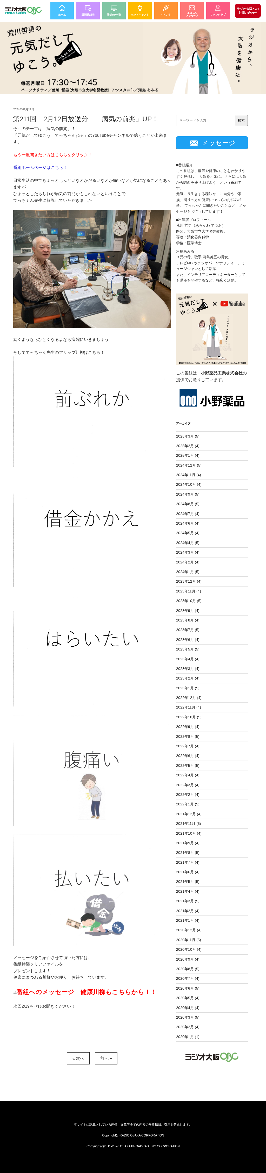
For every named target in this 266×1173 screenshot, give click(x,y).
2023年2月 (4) (188, 678)
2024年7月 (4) (188, 514)
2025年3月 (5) (188, 436)
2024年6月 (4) (188, 523)
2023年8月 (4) (188, 620)
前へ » (106, 1058)
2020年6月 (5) (188, 988)
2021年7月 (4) (188, 862)
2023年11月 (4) (188, 591)
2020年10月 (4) (189, 949)
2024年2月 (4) (188, 562)
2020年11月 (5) (188, 940)
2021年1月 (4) (188, 920)
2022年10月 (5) (189, 717)
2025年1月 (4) (188, 455)
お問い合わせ (248, 10)
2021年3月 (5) (188, 901)
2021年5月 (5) (188, 881)
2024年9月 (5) (188, 494)
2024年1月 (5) (188, 572)
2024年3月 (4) (188, 552)
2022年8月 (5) (188, 736)
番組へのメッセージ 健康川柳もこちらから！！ (87, 991)
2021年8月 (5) (188, 852)
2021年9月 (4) (188, 843)
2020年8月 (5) (188, 969)
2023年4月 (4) (188, 659)
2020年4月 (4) (188, 1008)
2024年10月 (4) (189, 484)
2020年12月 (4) (189, 930)
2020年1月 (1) (188, 1037)
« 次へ (78, 1058)
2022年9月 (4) (188, 727)
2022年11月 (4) (188, 707)
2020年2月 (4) (188, 1027)
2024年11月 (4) (188, 475)
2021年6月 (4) (188, 872)
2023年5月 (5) (188, 649)
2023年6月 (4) (188, 640)
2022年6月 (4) (188, 756)
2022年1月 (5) (188, 804)
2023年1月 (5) (188, 688)
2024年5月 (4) (188, 533)
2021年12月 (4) (189, 814)
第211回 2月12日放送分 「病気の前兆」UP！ (85, 119)
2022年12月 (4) (189, 698)
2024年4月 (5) (188, 543)
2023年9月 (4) (188, 611)
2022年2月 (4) (188, 794)
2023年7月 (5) (188, 630)
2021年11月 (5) (188, 823)
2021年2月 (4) (188, 911)
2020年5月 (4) (188, 998)
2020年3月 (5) (188, 1017)
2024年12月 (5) (189, 465)
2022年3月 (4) (188, 785)
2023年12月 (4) (189, 581)
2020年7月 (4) (188, 978)
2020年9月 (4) (188, 959)
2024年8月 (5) (188, 504)
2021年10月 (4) (189, 833)
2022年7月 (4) (188, 746)
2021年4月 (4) (188, 891)
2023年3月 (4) (188, 669)
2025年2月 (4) (188, 446)
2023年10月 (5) (189, 601)
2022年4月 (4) (188, 775)
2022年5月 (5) (188, 765)
